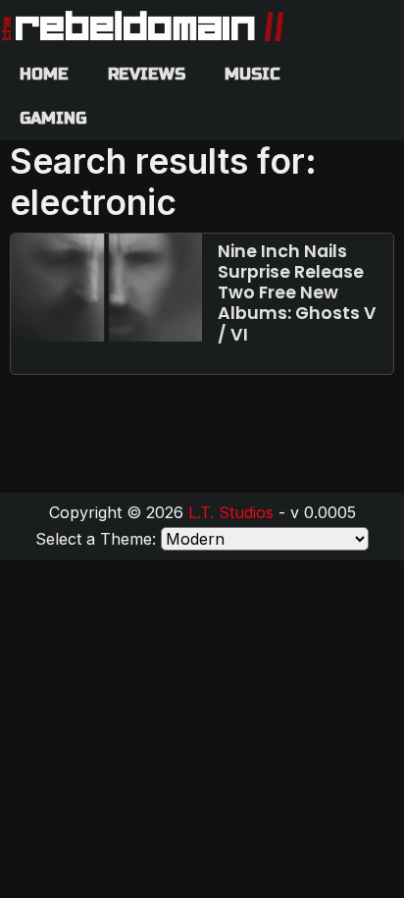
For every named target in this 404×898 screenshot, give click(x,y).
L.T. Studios (231, 512)
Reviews (146, 74)
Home (44, 74)
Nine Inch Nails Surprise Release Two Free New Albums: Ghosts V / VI (297, 292)
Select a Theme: (95, 539)
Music (252, 74)
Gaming (53, 118)
